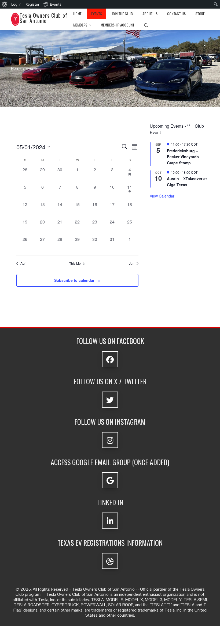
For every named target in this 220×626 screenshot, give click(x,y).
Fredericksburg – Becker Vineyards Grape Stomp (183, 156)
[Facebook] (110, 359)
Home (77, 13)
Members (80, 25)
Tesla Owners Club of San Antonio (43, 18)
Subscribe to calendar (74, 280)
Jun (131, 263)
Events (96, 13)
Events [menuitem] (55, 4)
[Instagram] (110, 440)
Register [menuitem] (32, 4)
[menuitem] (4, 4)
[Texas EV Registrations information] (110, 561)
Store (200, 13)
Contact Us (176, 13)
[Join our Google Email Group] (110, 480)
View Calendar (162, 196)
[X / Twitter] (110, 400)
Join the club (122, 13)
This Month (77, 263)
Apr (22, 263)
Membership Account (117, 25)
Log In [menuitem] (16, 4)
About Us (149, 13)
